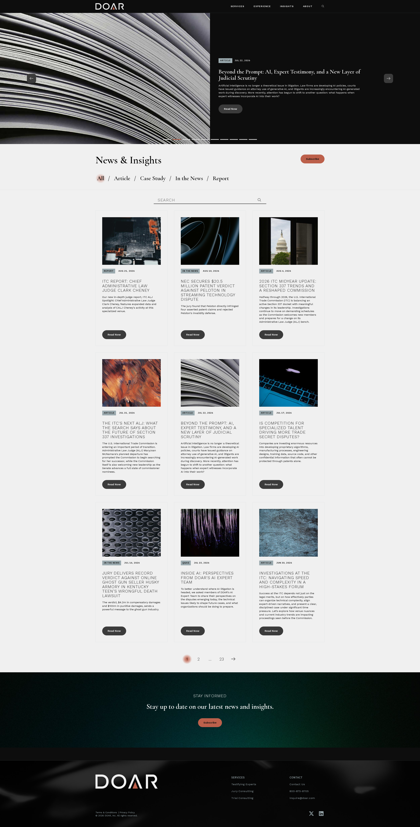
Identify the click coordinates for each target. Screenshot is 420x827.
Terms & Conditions (106, 812)
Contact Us (297, 784)
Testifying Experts (243, 784)
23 (221, 659)
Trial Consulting (242, 798)
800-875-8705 (299, 791)
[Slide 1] (167, 139)
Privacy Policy (127, 812)
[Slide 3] (186, 139)
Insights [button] (287, 6)
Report (221, 178)
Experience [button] (262, 6)
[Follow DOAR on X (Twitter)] (311, 814)
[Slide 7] (224, 139)
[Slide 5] (205, 139)
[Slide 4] (196, 139)
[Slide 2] (177, 139)
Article (122, 178)
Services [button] (237, 6)
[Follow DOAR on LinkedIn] (321, 814)
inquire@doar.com (302, 798)
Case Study (153, 178)
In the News (189, 178)
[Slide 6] (215, 139)
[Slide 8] (234, 139)
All (100, 178)
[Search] (259, 200)
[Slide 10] (253, 139)
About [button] (308, 6)
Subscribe (312, 158)
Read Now (230, 107)
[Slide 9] (243, 139)
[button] (323, 6)
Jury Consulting (242, 791)
